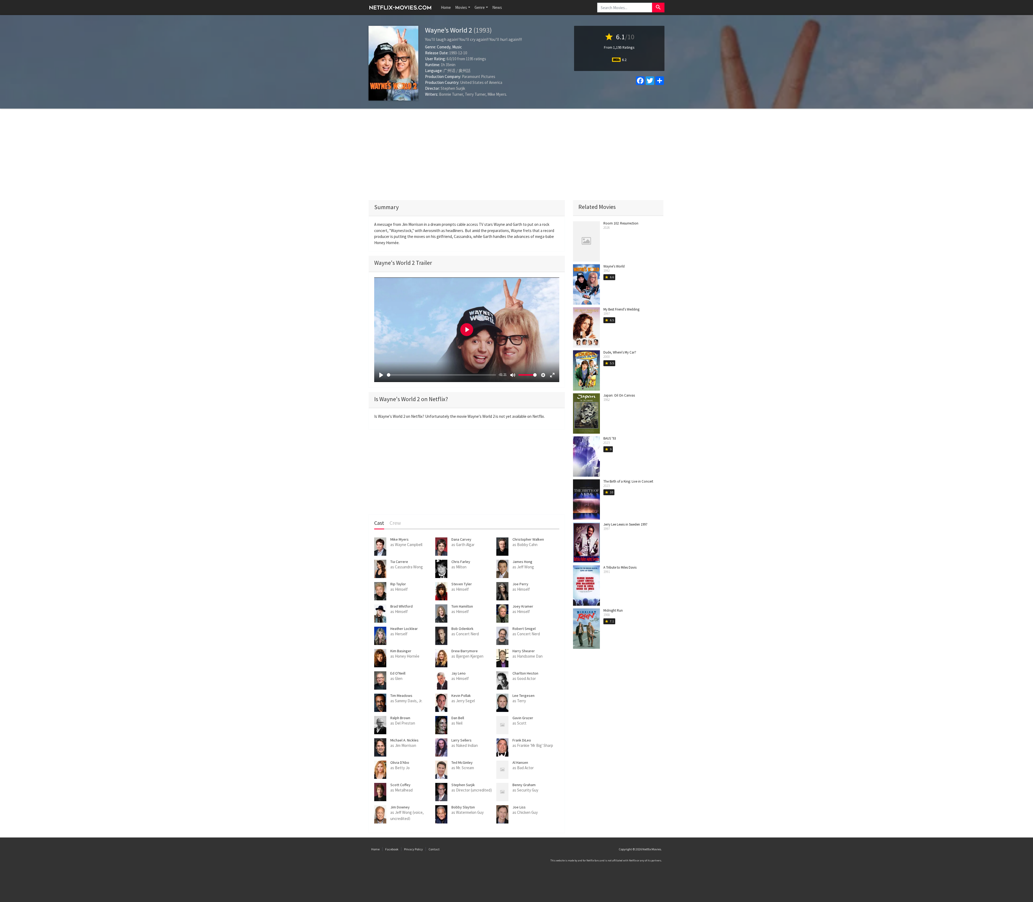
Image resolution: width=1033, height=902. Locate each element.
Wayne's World (614, 266)
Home (446, 7)
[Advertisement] (516, 154)
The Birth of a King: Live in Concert (628, 481)
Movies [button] (461, 7)
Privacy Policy (413, 849)
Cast (379, 523)
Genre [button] (480, 7)
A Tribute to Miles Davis (619, 567)
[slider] (441, 374)
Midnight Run (613, 610)
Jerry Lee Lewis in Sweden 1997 (625, 524)
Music (457, 46)
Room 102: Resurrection (620, 223)
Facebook (391, 849)
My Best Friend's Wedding (621, 309)
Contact (434, 849)
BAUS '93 (609, 438)
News (497, 7)
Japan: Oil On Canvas (619, 395)
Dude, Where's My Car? (619, 352)
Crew (395, 523)
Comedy (443, 46)
